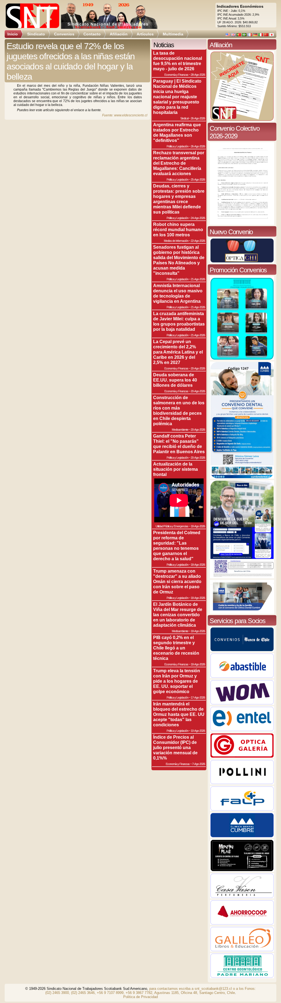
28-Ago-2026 (198, 74)
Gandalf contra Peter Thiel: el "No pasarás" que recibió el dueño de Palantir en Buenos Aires (179, 443)
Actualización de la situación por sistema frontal (175, 469)
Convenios (64, 34)
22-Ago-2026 (198, 240)
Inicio (12, 34)
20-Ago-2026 (198, 368)
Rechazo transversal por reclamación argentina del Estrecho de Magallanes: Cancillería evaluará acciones (178, 163)
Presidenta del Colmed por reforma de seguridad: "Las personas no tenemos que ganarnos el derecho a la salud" (176, 545)
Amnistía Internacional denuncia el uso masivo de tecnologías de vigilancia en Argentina (178, 293)
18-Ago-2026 (198, 526)
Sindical (184, 118)
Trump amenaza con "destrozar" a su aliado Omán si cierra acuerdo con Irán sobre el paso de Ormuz (177, 581)
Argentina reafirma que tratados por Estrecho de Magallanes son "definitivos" (177, 132)
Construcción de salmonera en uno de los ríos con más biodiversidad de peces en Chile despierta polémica (178, 410)
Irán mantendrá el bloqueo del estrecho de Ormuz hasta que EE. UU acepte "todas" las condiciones (178, 714)
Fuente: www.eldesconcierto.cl (124, 115)
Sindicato (36, 34)
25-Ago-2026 (198, 179)
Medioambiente (180, 429)
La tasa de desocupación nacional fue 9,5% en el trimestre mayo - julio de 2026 (177, 61)
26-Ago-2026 (198, 118)
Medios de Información (176, 240)
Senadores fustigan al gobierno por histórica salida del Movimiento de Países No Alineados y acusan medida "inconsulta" (178, 260)
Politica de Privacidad (140, 997)
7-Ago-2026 (198, 764)
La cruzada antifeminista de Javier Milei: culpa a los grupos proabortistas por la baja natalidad (179, 321)
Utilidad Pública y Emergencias (172, 526)
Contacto (92, 34)
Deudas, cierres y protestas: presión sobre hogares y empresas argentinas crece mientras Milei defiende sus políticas (178, 198)
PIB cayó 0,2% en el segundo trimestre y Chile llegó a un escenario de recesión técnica (176, 648)
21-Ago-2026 (198, 279)
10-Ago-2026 (198, 730)
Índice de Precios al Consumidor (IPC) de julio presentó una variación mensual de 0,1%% (175, 747)
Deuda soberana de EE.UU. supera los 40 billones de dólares (175, 380)
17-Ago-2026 (198, 697)
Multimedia (173, 34)
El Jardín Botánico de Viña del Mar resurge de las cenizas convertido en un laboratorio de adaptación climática (177, 614)
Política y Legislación (177, 146)
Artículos (145, 34)
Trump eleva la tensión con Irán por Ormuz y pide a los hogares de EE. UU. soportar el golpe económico (176, 681)
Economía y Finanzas (176, 74)
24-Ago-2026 (198, 218)
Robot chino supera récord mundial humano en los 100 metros (178, 229)
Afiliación (119, 34)
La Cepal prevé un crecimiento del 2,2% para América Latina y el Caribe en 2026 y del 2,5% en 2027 (178, 352)
